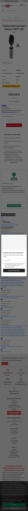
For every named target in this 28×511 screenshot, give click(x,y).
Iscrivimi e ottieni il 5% (14, 270)
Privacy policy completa (9, 267)
